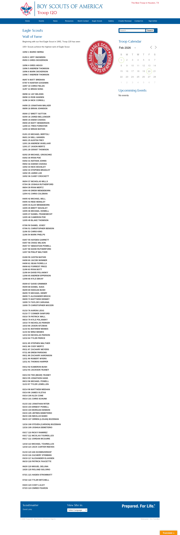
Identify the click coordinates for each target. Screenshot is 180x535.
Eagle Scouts (97, 21)
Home (27, 21)
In (53, 519)
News (55, 21)
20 (149, 71)
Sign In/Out (152, 21)
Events (41, 21)
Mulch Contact (83, 21)
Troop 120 (47, 12)
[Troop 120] (70, 9)
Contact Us (139, 21)
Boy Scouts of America (42, 519)
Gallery (111, 21)
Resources (69, 21)
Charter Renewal (124, 21)
